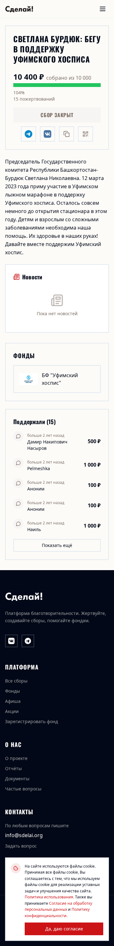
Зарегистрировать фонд (31, 721)
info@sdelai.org (24, 835)
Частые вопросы (23, 789)
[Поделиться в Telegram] (28, 134)
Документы (17, 779)
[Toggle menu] (102, 9)
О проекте (16, 758)
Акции (12, 711)
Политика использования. (49, 897)
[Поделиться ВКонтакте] (47, 134)
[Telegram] (28, 641)
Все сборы (16, 681)
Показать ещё (57, 545)
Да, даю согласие (64, 929)
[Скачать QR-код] (85, 134)
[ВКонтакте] (11, 641)
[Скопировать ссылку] (66, 134)
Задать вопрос (21, 846)
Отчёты (13, 768)
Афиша (13, 701)
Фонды (12, 691)
